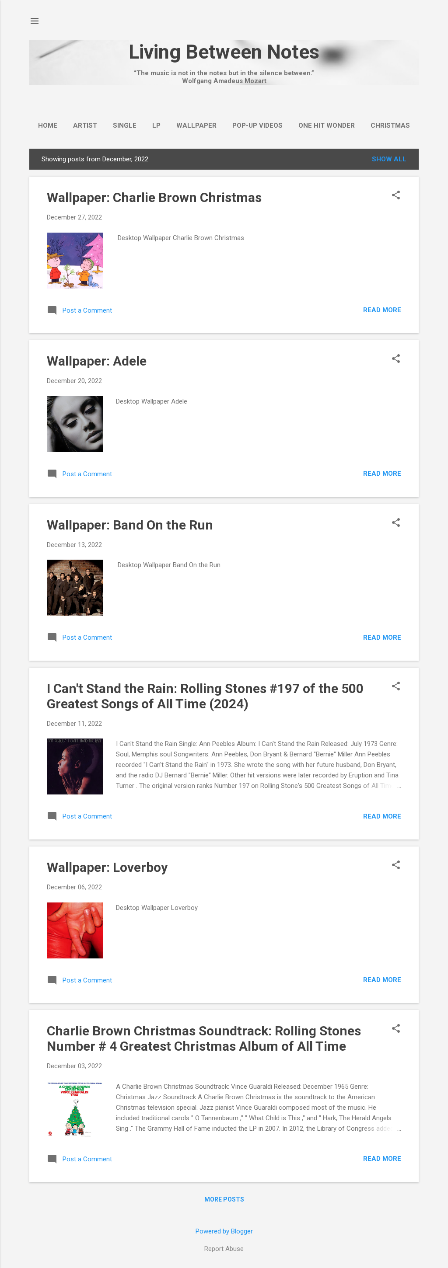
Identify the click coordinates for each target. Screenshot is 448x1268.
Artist (85, 125)
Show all (389, 159)
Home (47, 125)
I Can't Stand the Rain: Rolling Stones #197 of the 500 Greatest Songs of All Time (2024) (205, 696)
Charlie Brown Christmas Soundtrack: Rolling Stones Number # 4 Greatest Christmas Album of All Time (204, 1038)
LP (156, 125)
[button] (396, 196)
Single (124, 125)
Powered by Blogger (224, 1231)
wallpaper (196, 125)
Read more (382, 310)
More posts (224, 1199)
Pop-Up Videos (257, 125)
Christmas (390, 125)
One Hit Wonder (326, 125)
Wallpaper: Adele (97, 361)
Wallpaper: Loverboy (107, 867)
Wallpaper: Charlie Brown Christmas (154, 197)
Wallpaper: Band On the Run (130, 525)
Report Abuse (224, 1249)
